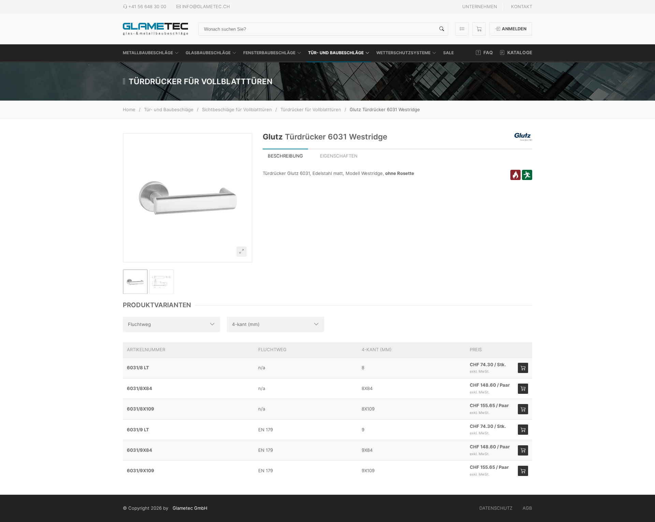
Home (129, 109)
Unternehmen (479, 6)
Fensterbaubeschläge (269, 52)
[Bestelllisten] (462, 29)
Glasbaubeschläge (208, 52)
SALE (448, 52)
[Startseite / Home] (155, 28)
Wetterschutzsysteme (403, 52)
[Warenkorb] (479, 29)
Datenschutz (495, 508)
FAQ (487, 52)
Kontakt (521, 6)
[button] (187, 198)
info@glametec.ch (206, 6)
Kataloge (519, 52)
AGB (527, 508)
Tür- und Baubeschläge (336, 52)
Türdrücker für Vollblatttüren (310, 109)
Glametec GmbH (190, 508)
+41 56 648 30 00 (147, 6)
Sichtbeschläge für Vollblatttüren (237, 109)
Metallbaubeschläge (148, 52)
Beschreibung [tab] (285, 156)
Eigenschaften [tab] (339, 156)
